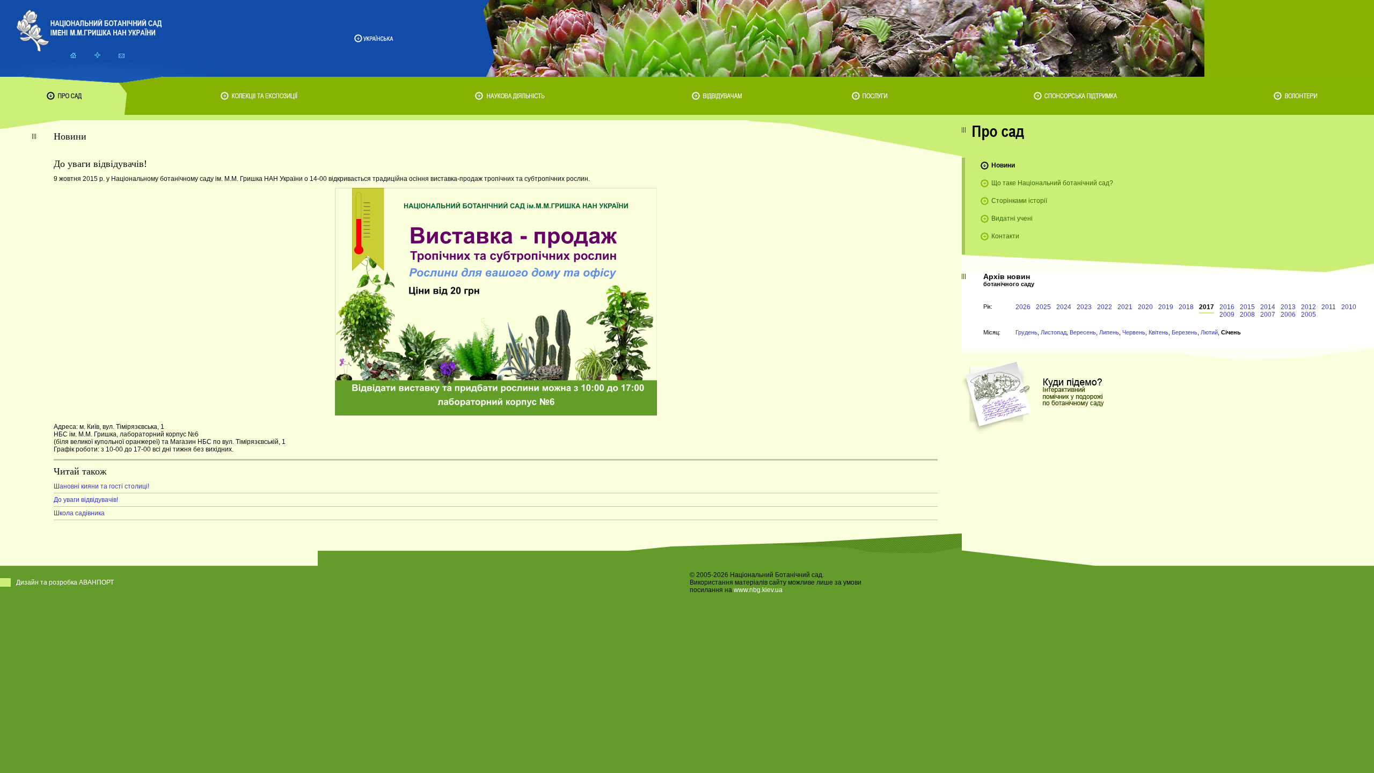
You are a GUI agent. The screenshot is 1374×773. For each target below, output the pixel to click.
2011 (1328, 307)
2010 (1348, 307)
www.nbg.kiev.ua (758, 590)
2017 (1206, 307)
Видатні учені (1012, 218)
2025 (1043, 307)
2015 (1247, 307)
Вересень (1083, 332)
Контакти (1005, 236)
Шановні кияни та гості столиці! (101, 486)
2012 (1308, 307)
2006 (1288, 314)
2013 (1288, 307)
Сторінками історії (1019, 201)
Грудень (1026, 332)
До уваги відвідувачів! (86, 500)
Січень (1231, 332)
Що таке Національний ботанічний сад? (1052, 183)
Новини (1003, 165)
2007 (1267, 314)
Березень (1184, 332)
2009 (1226, 314)
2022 (1104, 307)
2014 (1267, 307)
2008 (1247, 314)
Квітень (1158, 332)
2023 (1084, 307)
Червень (1133, 332)
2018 (1186, 307)
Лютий (1209, 332)
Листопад (1053, 332)
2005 (1308, 314)
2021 (1124, 307)
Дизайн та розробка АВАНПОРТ (65, 582)
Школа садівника (79, 513)
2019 (1165, 307)
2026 (1022, 307)
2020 (1145, 307)
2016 (1226, 307)
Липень (1109, 332)
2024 (1063, 307)
